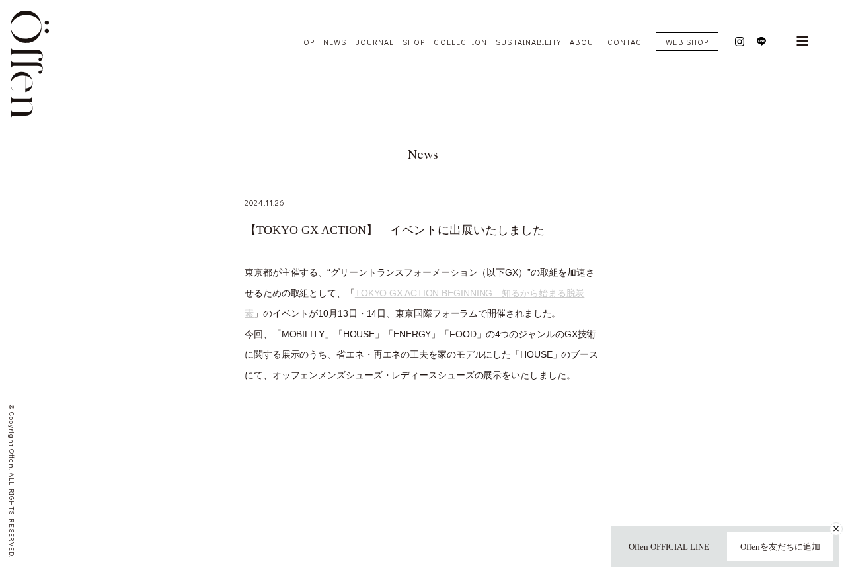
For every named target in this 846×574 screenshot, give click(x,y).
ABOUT (584, 41)
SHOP (414, 41)
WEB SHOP (687, 41)
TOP (307, 41)
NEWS (334, 41)
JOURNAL (375, 41)
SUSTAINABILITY (528, 41)
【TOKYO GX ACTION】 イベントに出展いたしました (395, 230)
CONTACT (627, 41)
